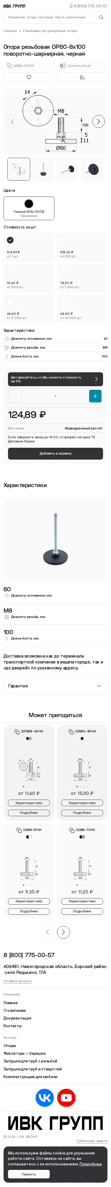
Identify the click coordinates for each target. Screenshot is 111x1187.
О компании (15, 1010)
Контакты (13, 1025)
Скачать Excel (79, 65)
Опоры (10, 1045)
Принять (29, 1174)
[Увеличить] (95, 396)
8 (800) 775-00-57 (90, 6)
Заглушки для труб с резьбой (30, 1061)
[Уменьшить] (15, 396)
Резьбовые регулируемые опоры (50, 31)
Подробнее (29, 812)
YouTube (66, 1098)
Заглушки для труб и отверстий (33, 1069)
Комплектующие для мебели (31, 1076)
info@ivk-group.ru (18, 981)
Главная (10, 31)
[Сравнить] (82, 76)
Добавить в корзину (56, 453)
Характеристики (28, 803)
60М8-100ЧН (23, 65)
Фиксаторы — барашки (25, 1053)
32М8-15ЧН (32, 830)
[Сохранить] (29, 76)
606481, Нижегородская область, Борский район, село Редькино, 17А (55, 969)
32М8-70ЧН (85, 830)
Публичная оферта (92, 1141)
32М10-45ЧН (85, 731)
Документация (17, 1018)
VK (45, 1098)
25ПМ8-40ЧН (32, 731)
